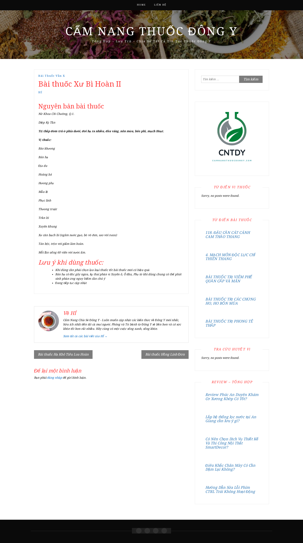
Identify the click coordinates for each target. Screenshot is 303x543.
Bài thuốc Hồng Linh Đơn (165, 354)
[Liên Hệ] (156, 531)
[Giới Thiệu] (147, 531)
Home (141, 5)
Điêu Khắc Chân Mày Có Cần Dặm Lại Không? (230, 467)
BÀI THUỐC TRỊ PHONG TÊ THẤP (229, 323)
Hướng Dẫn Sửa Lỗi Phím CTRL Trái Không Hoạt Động (230, 489)
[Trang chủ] (139, 531)
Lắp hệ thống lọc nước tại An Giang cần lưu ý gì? (230, 419)
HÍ (40, 92)
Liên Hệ (160, 5)
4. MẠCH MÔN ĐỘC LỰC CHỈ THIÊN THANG (230, 257)
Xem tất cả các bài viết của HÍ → (85, 336)
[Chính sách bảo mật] (164, 531)
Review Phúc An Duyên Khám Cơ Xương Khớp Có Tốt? (231, 396)
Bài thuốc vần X (51, 75)
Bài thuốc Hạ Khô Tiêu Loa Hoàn (63, 354)
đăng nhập (54, 377)
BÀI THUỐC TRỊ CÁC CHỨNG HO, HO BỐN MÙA (230, 301)
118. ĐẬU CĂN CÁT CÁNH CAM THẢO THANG (227, 234)
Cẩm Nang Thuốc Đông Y (151, 31)
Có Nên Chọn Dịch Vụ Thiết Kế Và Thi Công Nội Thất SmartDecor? (231, 443)
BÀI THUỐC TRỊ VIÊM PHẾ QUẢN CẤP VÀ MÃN (228, 279)
